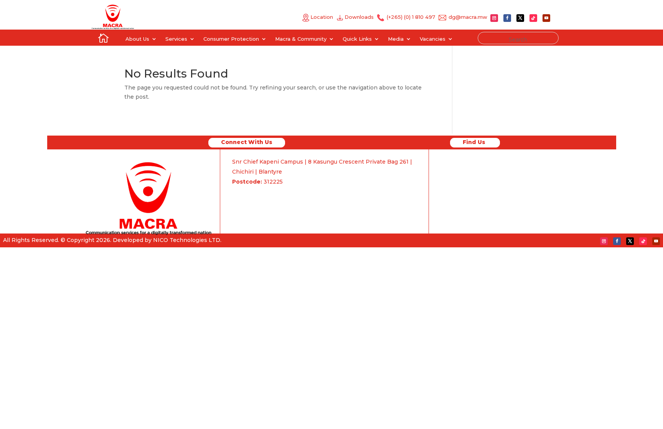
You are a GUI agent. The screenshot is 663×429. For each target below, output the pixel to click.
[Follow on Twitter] (520, 18)
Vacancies (432, 39)
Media (396, 39)
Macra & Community (301, 39)
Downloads (361, 17)
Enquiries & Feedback (264, 193)
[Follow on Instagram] (494, 18)
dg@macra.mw (468, 17)
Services (176, 39)
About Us (137, 39)
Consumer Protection (231, 39)
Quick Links (357, 39)
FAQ (238, 203)
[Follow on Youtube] (546, 18)
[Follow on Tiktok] (533, 18)
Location (321, 17)
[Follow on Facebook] (507, 18)
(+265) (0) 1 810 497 (410, 17)
